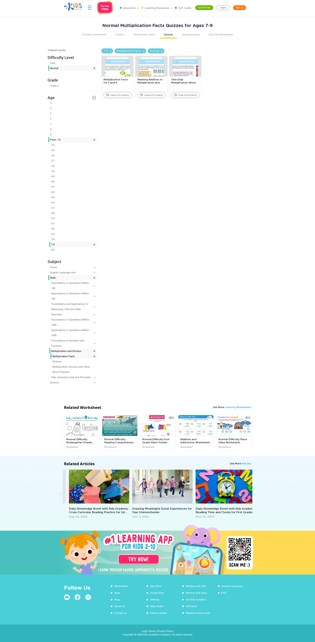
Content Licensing (231, 586)
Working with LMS (196, 586)
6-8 (52, 228)
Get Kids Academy (196, 599)
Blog (117, 599)
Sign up (239, 7)
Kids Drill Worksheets (221, 34)
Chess (53, 267)
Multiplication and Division (66, 351)
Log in (223, 7)
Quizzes (168, 34)
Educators (129, 7)
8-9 (52, 249)
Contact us (120, 612)
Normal (54, 68)
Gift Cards (184, 7)
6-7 (52, 223)
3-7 (52, 160)
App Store (155, 586)
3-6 (52, 155)
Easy (52, 62)
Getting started (158, 612)
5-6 (52, 202)
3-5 (52, 150)
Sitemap (154, 599)
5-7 (52, 207)
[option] (81, 432)
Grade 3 (54, 85)
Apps (117, 592)
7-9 (52, 244)
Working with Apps (196, 592)
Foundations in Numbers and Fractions (67, 343)
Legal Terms (148, 631)
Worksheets (121, 586)
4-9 (52, 197)
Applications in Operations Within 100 (70, 296)
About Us (119, 606)
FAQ (223, 592)
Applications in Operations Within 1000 (70, 332)
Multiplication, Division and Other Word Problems (71, 369)
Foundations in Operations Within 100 (70, 285)
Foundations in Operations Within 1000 (70, 322)
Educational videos (144, 34)
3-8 (52, 165)
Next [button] (254, 494)
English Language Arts (63, 272)
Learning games (191, 34)
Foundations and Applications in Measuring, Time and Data (69, 306)
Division (57, 361)
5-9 (52, 218)
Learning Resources (156, 7)
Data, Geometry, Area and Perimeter (71, 377)
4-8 (52, 192)
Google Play (157, 592)
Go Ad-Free (204, 7)
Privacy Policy (165, 631)
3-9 (52, 171)
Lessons (120, 34)
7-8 (52, 239)
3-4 (52, 145)
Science (54, 382)
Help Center (156, 606)
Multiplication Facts (63, 356)
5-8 (52, 213)
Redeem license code (198, 612)
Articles (246, 463)
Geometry (56, 314)
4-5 (52, 176)
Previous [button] (61, 494)
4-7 (52, 186)
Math (53, 277)
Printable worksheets (94, 34)
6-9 (52, 234)
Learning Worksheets (238, 407)
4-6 (52, 181)
